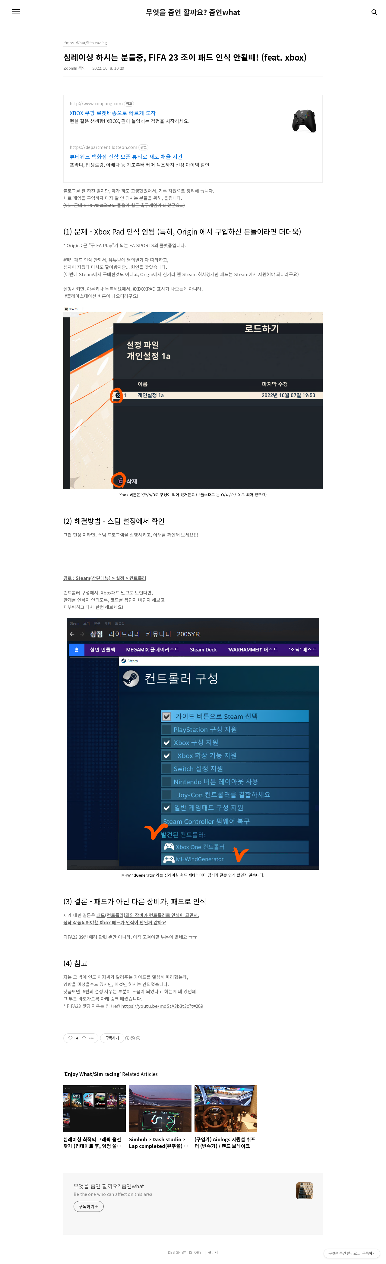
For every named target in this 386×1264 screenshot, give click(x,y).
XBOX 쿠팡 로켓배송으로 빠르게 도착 (113, 112)
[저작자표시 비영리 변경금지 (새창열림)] (132, 1038)
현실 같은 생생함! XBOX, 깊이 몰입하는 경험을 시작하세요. (129, 120)
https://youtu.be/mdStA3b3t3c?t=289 (162, 1006)
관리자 (213, 1252)
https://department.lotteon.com (103, 147)
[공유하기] (84, 1038)
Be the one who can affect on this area (113, 1194)
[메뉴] (16, 12)
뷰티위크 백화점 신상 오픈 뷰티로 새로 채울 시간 (126, 156)
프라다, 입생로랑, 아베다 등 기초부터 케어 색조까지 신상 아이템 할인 (140, 164)
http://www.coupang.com (96, 103)
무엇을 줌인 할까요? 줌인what (193, 12)
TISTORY (194, 1252)
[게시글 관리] (91, 1038)
